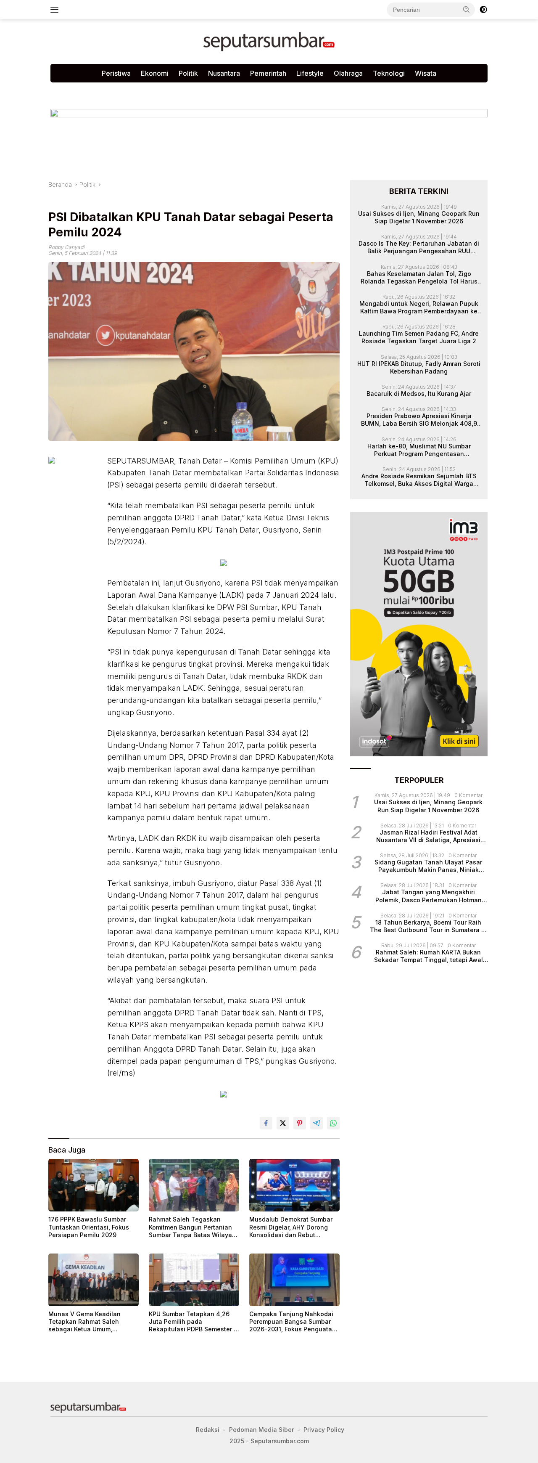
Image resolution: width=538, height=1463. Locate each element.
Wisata (425, 73)
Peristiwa (116, 73)
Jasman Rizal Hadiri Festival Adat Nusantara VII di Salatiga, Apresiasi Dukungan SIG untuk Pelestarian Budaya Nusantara (428, 835)
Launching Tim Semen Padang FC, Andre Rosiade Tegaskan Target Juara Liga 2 (419, 337)
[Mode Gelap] (483, 10)
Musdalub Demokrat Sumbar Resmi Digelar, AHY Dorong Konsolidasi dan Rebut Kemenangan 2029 (290, 1227)
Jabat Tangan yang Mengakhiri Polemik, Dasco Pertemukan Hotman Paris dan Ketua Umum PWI (428, 896)
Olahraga (348, 73)
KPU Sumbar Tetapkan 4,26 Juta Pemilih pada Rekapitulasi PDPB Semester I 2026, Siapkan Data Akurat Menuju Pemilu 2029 (192, 1321)
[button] (466, 9)
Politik (188, 73)
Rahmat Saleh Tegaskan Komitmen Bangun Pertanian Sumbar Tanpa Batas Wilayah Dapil (192, 1227)
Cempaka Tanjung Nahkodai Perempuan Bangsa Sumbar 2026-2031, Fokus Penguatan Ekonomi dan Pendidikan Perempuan (292, 1321)
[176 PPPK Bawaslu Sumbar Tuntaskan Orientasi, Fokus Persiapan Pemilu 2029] (93, 1185)
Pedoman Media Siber (87, 91)
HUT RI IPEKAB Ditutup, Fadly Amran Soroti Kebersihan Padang (418, 367)
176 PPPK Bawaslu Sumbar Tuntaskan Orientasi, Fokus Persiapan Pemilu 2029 (88, 1227)
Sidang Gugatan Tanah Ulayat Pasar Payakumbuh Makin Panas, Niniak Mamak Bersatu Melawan (428, 866)
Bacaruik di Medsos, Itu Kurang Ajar (419, 393)
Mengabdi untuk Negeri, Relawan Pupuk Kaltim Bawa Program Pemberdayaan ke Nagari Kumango (418, 307)
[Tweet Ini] (283, 1123)
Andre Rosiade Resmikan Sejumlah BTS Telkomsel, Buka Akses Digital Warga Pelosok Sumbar (419, 480)
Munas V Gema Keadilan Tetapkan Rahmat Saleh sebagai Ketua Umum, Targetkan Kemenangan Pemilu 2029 (84, 1321)
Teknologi (389, 73)
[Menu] (56, 10)
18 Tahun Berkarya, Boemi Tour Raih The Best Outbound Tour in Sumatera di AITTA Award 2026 (428, 926)
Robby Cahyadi (66, 247)
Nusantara (224, 73)
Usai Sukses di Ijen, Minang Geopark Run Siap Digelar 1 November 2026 (419, 216)
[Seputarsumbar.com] (269, 41)
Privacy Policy (152, 91)
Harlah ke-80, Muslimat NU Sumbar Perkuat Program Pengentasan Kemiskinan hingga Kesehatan (419, 449)
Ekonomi (155, 73)
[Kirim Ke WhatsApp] (333, 1123)
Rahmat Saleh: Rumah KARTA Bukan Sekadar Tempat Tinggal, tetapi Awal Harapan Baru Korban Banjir (428, 956)
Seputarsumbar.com (249, 91)
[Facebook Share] (266, 1123)
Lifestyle (310, 73)
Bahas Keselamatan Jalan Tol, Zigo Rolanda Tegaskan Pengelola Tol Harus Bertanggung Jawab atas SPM (419, 277)
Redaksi (196, 91)
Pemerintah (268, 73)
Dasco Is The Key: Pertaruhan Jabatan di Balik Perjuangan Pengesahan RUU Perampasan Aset (419, 247)
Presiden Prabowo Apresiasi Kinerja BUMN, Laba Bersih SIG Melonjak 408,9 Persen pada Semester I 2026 (419, 419)
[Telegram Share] (316, 1123)
